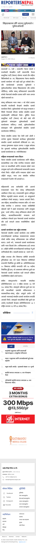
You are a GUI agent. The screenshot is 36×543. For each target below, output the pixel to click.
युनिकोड (21, 493)
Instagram (9, 501)
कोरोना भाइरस (16, 18)
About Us (4, 536)
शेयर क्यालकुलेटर (23, 496)
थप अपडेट (18, 388)
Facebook (10, 493)
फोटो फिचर (22, 525)
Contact (18, 536)
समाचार (4, 521)
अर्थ (3, 524)
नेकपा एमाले (24, 18)
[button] (33, 14)
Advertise (11, 536)
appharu (4, 57)
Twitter (8, 497)
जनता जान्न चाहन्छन (24, 520)
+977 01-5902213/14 (11, 477)
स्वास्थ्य (21, 517)
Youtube (8, 505)
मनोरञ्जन (21, 514)
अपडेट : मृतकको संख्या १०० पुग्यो (19, 367)
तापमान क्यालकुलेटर (24, 507)
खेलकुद (4, 527)
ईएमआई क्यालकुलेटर (24, 498)
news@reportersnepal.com (13, 479)
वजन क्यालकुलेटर (23, 504)
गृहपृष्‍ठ (4, 519)
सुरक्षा (20, 522)
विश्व (4, 530)
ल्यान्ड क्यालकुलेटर (23, 501)
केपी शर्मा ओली (6, 18)
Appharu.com (22, 542)
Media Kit (24, 536)
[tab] (11, 346)
